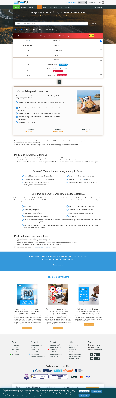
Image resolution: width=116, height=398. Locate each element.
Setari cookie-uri (84, 391)
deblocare (47, 247)
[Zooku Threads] (98, 354)
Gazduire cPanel (55, 345)
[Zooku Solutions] (21, 3)
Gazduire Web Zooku (56, 354)
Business (29, 30)
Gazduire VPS (54, 349)
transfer (41, 247)
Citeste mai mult (27, 328)
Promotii (16, 7)
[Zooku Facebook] (91, 354)
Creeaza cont (82, 2)
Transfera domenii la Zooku (38, 356)
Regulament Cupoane (75, 354)
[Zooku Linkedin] (98, 358)
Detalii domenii (35, 354)
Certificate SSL (69, 7)
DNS (77, 179)
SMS (61, 7)
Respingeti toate (97, 391)
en (100, 2)
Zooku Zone (98, 7)
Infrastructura (72, 349)
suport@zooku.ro (97, 349)
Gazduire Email (54, 352)
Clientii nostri (15, 347)
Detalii (91, 36)
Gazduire (32, 7)
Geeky (55, 30)
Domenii (23, 7)
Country (42, 30)
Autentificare (91, 2)
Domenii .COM (35, 349)
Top (23, 30)
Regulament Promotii (75, 356)
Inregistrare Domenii (36, 345)
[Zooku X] (95, 358)
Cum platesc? (72, 352)
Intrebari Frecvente (17, 352)
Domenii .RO (34, 347)
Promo (18, 30)
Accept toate (84, 395)
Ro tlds (36, 30)
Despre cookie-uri (74, 359)
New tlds (49, 30)
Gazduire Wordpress (55, 347)
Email (44, 7)
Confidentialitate (73, 347)
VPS (39, 7)
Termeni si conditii (74, 345)
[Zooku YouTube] (91, 358)
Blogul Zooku (15, 349)
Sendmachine (53, 7)
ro (103, 2)
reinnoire (35, 247)
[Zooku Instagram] (95, 354)
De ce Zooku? (15, 345)
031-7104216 (97, 345)
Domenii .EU (34, 352)
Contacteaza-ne (58, 265)
